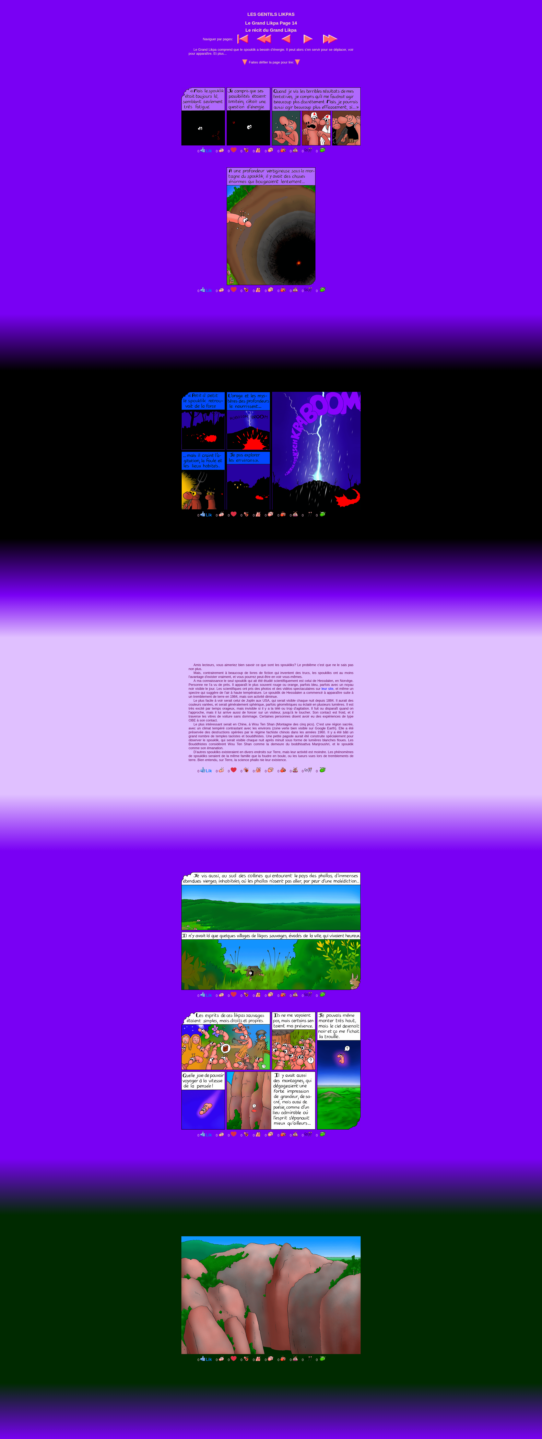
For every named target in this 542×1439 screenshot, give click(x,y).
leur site (327, 689)
